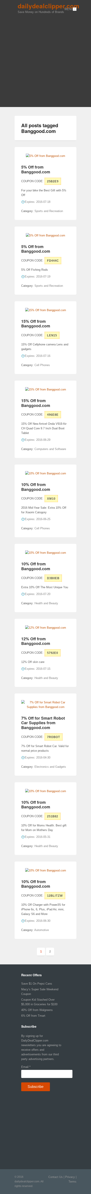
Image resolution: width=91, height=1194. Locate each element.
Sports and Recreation (48, 211)
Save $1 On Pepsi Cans (36, 983)
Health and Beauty (46, 603)
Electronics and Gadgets (50, 766)
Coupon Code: (32, 181)
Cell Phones (42, 365)
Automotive (41, 930)
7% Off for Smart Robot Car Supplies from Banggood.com (43, 722)
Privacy (70, 1177)
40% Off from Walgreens (37, 1010)
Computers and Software (50, 449)
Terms (72, 1181)
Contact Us (55, 1177)
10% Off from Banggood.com (35, 487)
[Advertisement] (45, 59)
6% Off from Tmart (33, 1015)
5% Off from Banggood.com (35, 169)
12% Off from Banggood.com (35, 641)
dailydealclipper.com (48, 5)
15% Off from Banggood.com (35, 323)
